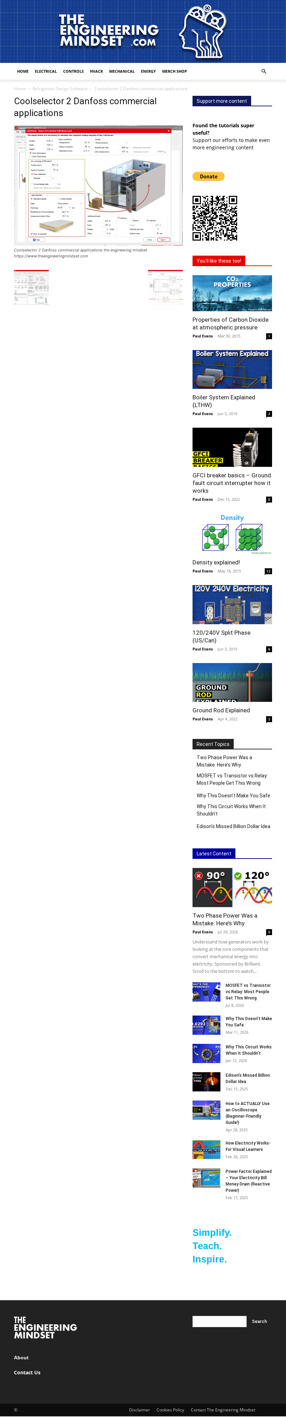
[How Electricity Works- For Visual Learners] (206, 1149)
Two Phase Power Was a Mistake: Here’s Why (224, 761)
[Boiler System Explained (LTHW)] (232, 369)
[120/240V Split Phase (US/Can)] (232, 604)
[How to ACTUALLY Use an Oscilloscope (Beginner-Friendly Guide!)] (206, 1110)
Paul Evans (203, 336)
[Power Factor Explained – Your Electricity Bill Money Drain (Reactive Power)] (206, 1178)
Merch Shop (174, 71)
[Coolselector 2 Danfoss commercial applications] (98, 244)
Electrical (46, 71)
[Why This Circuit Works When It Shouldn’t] (206, 1053)
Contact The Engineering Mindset (223, 1410)
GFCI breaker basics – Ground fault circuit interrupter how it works (232, 483)
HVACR (96, 71)
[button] (263, 71)
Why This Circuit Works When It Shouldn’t (231, 810)
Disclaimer (139, 1410)
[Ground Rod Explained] (232, 682)
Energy (148, 71)
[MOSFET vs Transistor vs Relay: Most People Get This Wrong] (206, 992)
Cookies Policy (170, 1410)
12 (268, 571)
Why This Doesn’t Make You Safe (233, 795)
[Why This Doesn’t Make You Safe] (206, 1025)
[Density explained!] (232, 533)
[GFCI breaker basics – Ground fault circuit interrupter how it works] (232, 447)
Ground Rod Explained (221, 710)
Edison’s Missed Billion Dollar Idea (233, 826)
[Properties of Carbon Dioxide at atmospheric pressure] (232, 293)
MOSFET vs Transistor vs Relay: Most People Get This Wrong (232, 779)
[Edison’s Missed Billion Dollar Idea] (206, 1081)
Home (23, 71)
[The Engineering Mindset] (143, 31)
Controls (73, 71)
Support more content (222, 101)
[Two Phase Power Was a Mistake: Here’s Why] (232, 887)
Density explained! (216, 562)
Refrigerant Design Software (60, 89)
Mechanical (122, 71)
